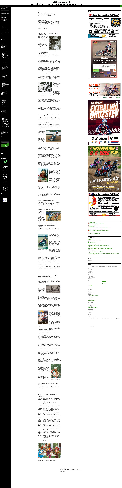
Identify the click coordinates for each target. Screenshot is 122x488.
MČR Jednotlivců (4, 54)
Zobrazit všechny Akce (5, 193)
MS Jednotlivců (4, 102)
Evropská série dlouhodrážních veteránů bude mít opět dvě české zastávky (70, 472)
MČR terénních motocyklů (5, 62)
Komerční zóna (3, 46)
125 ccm (3, 95)
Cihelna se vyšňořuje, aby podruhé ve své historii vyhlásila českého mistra (98, 245)
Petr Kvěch (90, 270)
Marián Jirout (91, 275)
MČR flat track (4, 53)
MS (1, 94)
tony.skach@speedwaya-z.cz (92, 300)
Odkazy (2, 155)
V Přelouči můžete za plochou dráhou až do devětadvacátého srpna (5, 33)
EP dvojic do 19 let (4, 75)
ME (1, 69)
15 (7, 145)
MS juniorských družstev (5, 103)
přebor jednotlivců (4, 67)
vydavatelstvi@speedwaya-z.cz (94, 295)
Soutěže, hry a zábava (4, 131)
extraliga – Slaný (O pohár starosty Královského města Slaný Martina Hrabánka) (5, 188)
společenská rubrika (3, 134)
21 (6, 146)
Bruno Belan (90, 278)
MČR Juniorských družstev (5, 55)
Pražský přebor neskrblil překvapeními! (94, 233)
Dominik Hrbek (91, 269)
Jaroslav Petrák (91, 272)
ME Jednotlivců (4, 83)
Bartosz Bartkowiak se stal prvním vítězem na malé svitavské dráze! (99, 230)
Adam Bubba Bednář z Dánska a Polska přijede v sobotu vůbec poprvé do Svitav (100, 248)
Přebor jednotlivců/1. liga (5, 68)
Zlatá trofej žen (4, 110)
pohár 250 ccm (4, 117)
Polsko (3, 118)
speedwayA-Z (3, 133)
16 (8, 145)
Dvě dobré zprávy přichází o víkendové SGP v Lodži (95, 251)
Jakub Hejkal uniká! (92, 222)
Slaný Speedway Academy (5, 121)
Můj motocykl (3, 111)
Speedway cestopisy (3, 132)
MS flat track (3, 101)
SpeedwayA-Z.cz (4, 5)
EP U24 (3, 77)
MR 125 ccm (3, 66)
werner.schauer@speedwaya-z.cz (93, 307)
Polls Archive (90, 285)
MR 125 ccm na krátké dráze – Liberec (5, 177)
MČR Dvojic (3, 52)
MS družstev (3, 100)
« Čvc (2, 150)
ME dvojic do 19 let (4, 82)
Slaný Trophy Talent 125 (5, 123)
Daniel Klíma (90, 279)
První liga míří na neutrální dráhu (92, 250)
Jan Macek (90, 271)
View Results (104, 283)
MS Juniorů (3, 105)
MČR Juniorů (3, 57)
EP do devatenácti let (4, 74)
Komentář (2, 44)
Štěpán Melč (90, 273)
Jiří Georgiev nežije (90, 239)
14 (6, 145)
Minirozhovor (3, 93)
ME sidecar (3, 92)
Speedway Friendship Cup (5, 124)
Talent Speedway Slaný (5, 126)
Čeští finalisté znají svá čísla (92, 242)
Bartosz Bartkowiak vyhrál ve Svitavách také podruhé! (97, 229)
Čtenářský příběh (4, 45)
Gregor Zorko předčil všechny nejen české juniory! (96, 223)
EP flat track (3, 76)
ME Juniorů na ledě (4, 87)
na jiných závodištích (4, 112)
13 (5, 145)
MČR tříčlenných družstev (5, 64)
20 (5, 146)
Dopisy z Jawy (3, 39)
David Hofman (91, 276)
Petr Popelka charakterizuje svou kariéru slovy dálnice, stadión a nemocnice (71, 469)
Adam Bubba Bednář (92, 277)
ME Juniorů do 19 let (4, 86)
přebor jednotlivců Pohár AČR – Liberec (5, 167)
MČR (2, 47)
